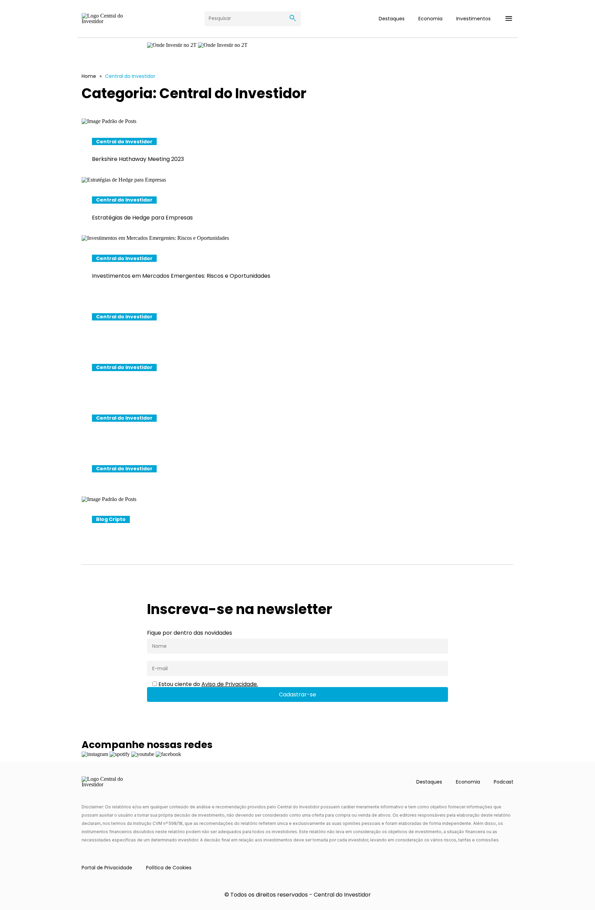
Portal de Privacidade (107, 867)
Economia (430, 18)
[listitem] (297, 147)
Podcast (503, 781)
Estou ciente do (207, 684)
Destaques (392, 18)
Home (89, 76)
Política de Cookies (168, 867)
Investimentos (473, 18)
